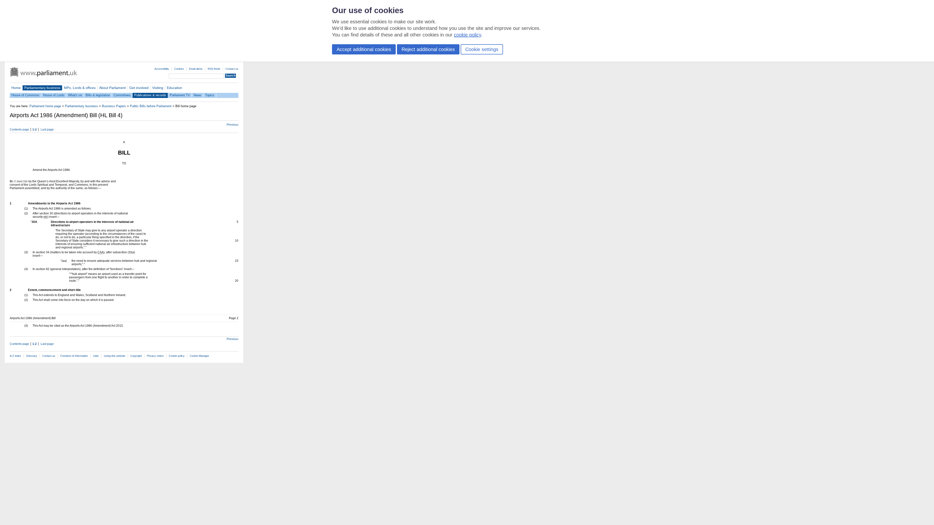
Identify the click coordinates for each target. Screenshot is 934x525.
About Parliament (112, 88)
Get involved (139, 88)
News (197, 95)
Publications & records (150, 95)
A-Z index (15, 355)
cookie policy (467, 34)
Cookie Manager (199, 355)
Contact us (231, 68)
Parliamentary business (42, 88)
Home (16, 88)
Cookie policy (177, 355)
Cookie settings (481, 49)
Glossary (31, 355)
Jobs (96, 355)
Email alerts (196, 68)
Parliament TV (180, 95)
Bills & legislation (98, 95)
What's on (75, 95)
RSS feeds (214, 68)
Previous (232, 124)
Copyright (136, 355)
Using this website (114, 355)
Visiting (157, 88)
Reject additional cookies (428, 49)
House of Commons (25, 95)
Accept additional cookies (364, 49)
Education (174, 88)
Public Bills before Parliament (150, 106)
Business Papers (114, 106)
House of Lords (53, 95)
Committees (122, 95)
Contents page (19, 129)
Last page (47, 129)
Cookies (179, 68)
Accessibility (161, 68)
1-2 (34, 129)
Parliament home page (45, 106)
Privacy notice (155, 355)
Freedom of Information (74, 355)
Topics (209, 95)
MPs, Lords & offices (80, 88)
